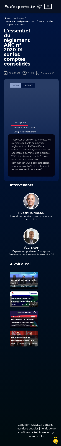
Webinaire (19, 18)
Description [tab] (20, 122)
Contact (48, 424)
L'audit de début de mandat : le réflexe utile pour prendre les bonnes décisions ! (23, 339)
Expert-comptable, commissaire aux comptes (31, 217)
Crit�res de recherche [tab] (25, 131)
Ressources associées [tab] (24, 127)
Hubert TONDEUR (31, 212)
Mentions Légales (27, 428)
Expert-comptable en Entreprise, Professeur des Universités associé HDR (31, 253)
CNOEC (36, 424)
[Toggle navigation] (48, 6)
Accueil (8, 18)
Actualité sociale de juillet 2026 (24, 281)
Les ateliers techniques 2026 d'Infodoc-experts (22, 321)
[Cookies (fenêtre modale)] (55, 440)
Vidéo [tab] (16, 85)
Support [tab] (28, 85)
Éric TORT (31, 248)
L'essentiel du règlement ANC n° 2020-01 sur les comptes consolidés (29, 23)
